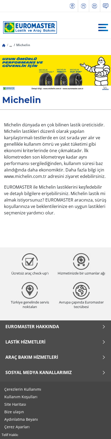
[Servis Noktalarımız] (72, 6)
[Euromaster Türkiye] (28, 27)
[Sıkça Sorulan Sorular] (105, 6)
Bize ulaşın (14, 411)
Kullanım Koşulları (20, 396)
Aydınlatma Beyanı (21, 419)
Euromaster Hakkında (32, 326)
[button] (10, 45)
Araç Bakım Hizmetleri (31, 357)
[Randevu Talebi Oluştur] (94, 6)
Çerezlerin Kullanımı (22, 389)
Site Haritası (15, 404)
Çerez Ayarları (17, 426)
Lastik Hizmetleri (25, 342)
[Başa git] (97, 428)
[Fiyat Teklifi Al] (83, 6)
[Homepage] (3, 45)
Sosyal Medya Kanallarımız (38, 372)
